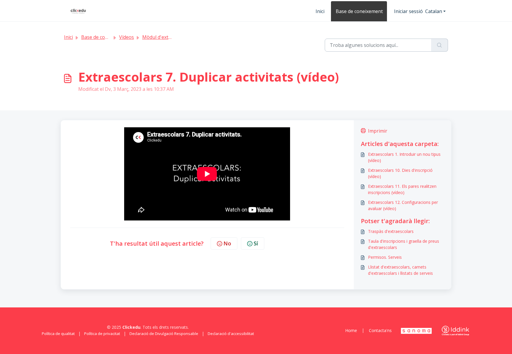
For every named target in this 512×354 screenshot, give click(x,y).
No (227, 243)
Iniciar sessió (408, 11)
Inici (320, 11)
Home (351, 330)
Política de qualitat (58, 333)
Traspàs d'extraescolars (391, 231)
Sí (256, 243)
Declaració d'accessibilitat (231, 333)
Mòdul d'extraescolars (166, 37)
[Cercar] (439, 45)
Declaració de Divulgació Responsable (163, 333)
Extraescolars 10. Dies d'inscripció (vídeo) (400, 173)
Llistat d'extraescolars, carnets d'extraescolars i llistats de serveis (400, 270)
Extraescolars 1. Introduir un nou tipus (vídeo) (404, 157)
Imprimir (377, 131)
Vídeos (126, 37)
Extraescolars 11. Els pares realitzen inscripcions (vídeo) (402, 189)
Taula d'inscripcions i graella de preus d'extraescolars (403, 244)
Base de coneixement (359, 11)
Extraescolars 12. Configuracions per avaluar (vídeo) (403, 205)
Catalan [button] (433, 11)
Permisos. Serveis (385, 257)
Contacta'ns (380, 330)
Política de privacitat (102, 333)
